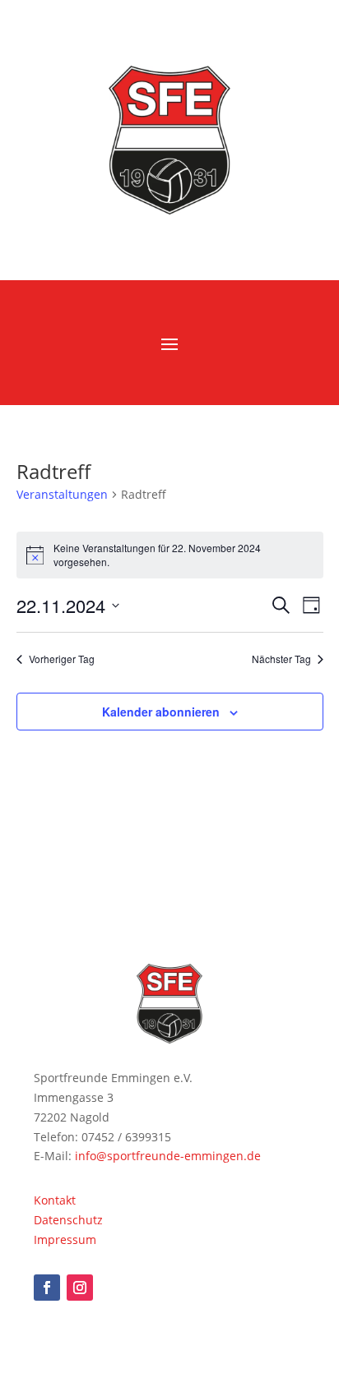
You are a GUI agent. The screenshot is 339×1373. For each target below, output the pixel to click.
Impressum (65, 1239)
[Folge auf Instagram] (80, 1287)
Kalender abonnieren (161, 711)
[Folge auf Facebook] (47, 1287)
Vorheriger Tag (62, 659)
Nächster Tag (281, 659)
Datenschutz (68, 1220)
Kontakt (55, 1200)
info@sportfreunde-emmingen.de (168, 1155)
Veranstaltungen (62, 494)
